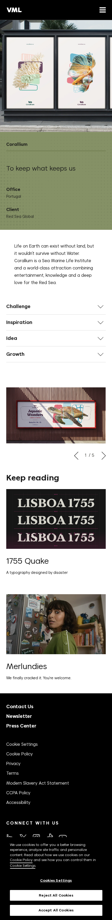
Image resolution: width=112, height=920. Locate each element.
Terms (12, 773)
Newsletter (19, 716)
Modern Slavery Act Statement (37, 783)
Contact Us (19, 706)
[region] (56, 878)
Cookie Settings (22, 744)
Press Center (21, 726)
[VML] (14, 10)
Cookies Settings (56, 880)
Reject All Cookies (56, 895)
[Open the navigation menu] (101, 9)
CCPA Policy (18, 792)
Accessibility (18, 802)
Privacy (13, 763)
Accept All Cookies (56, 910)
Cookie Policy (19, 753)
